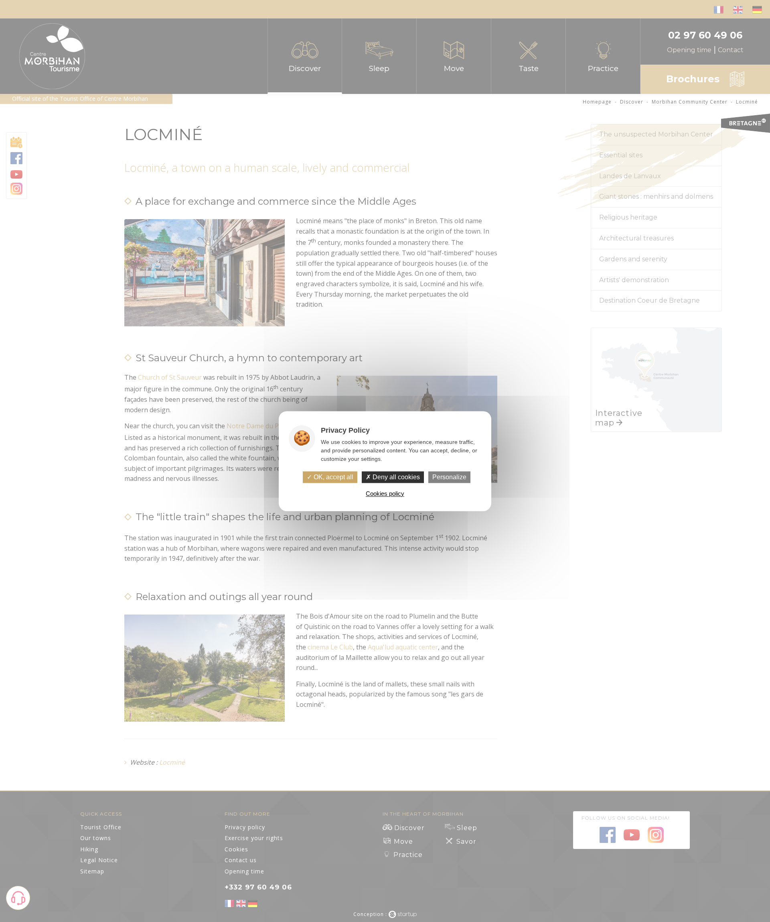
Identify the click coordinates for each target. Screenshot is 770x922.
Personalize (449, 477)
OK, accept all (332, 477)
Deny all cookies (395, 477)
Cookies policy (385, 493)
